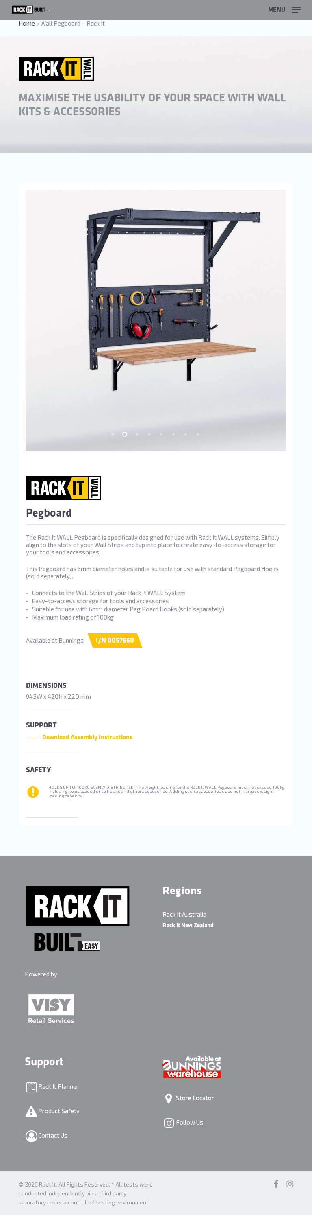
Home (27, 23)
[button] (284, 8)
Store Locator (194, 1097)
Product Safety (58, 1110)
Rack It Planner (58, 1086)
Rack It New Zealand (188, 925)
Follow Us (189, 1122)
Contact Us (52, 1135)
